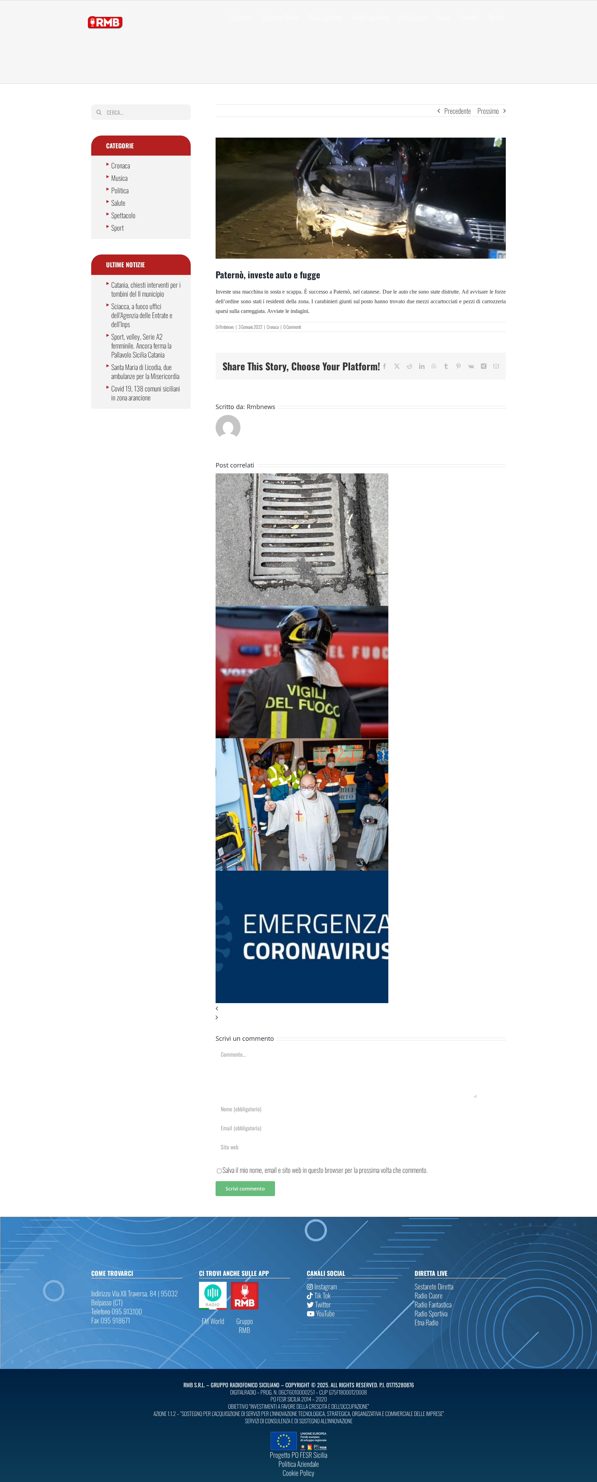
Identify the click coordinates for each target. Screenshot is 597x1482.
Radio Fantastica (433, 1304)
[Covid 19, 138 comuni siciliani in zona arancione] (302, 875)
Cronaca (273, 326)
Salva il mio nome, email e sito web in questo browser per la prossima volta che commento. (325, 1170)
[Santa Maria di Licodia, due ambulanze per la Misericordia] (302, 743)
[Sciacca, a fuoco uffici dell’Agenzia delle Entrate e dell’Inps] (302, 610)
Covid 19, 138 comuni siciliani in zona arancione (145, 392)
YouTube (325, 1313)
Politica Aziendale (298, 1463)
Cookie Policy (298, 1472)
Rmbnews (226, 326)
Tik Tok (322, 1295)
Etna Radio (426, 1322)
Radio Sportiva (431, 1313)
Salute (118, 202)
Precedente (457, 110)
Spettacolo (123, 215)
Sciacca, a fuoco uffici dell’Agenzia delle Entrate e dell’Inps (141, 315)
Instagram (325, 1286)
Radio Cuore (429, 1295)
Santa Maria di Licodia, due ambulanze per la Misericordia (145, 371)
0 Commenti (292, 326)
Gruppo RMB (244, 1325)
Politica (120, 190)
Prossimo (488, 110)
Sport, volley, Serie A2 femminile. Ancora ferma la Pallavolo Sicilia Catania (141, 345)
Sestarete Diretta (434, 1286)
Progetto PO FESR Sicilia (298, 1454)
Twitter (322, 1304)
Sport (117, 227)
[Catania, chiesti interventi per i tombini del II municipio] (302, 478)
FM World (213, 1321)
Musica (119, 177)
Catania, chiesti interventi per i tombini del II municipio (146, 289)
